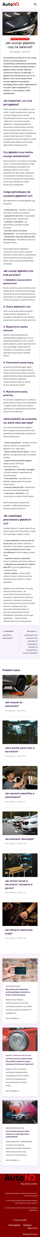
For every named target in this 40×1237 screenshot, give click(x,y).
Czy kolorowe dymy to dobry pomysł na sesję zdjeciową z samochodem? (18, 1134)
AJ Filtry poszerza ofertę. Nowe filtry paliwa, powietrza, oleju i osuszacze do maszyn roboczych (20, 1061)
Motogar (26, 1234)
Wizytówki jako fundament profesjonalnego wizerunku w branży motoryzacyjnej (18, 992)
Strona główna (14, 1225)
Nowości (9, 1055)
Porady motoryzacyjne (20, 39)
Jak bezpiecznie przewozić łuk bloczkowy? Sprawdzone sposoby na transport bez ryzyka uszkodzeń (30, 642)
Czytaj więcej (13, 1019)
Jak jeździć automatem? (8, 634)
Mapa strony (33, 1228)
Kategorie (27, 1225)
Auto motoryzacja (13, 986)
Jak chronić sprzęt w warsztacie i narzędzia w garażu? (19, 885)
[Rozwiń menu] (35, 4)
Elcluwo (34, 1234)
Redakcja (17, 52)
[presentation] (20, 970)
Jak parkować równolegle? (19, 839)
